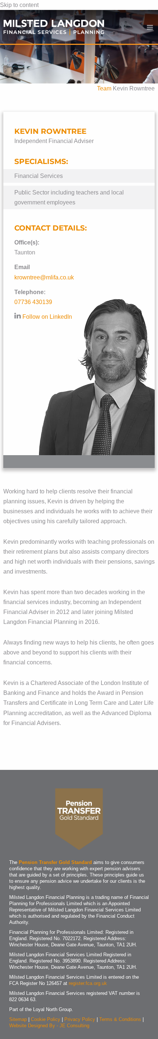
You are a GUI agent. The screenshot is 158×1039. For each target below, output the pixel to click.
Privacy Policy (79, 1019)
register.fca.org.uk (88, 983)
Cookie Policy (45, 1019)
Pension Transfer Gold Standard (55, 862)
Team (104, 88)
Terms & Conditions (120, 1019)
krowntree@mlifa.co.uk (44, 277)
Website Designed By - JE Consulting (49, 1025)
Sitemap (18, 1019)
